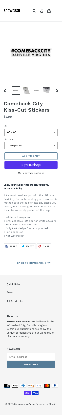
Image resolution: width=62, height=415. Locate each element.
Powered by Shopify (46, 404)
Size (6, 126)
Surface (8, 139)
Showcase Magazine (24, 404)
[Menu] (56, 11)
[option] (16, 90)
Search (11, 292)
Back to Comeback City (33, 263)
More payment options (31, 173)
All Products (14, 301)
